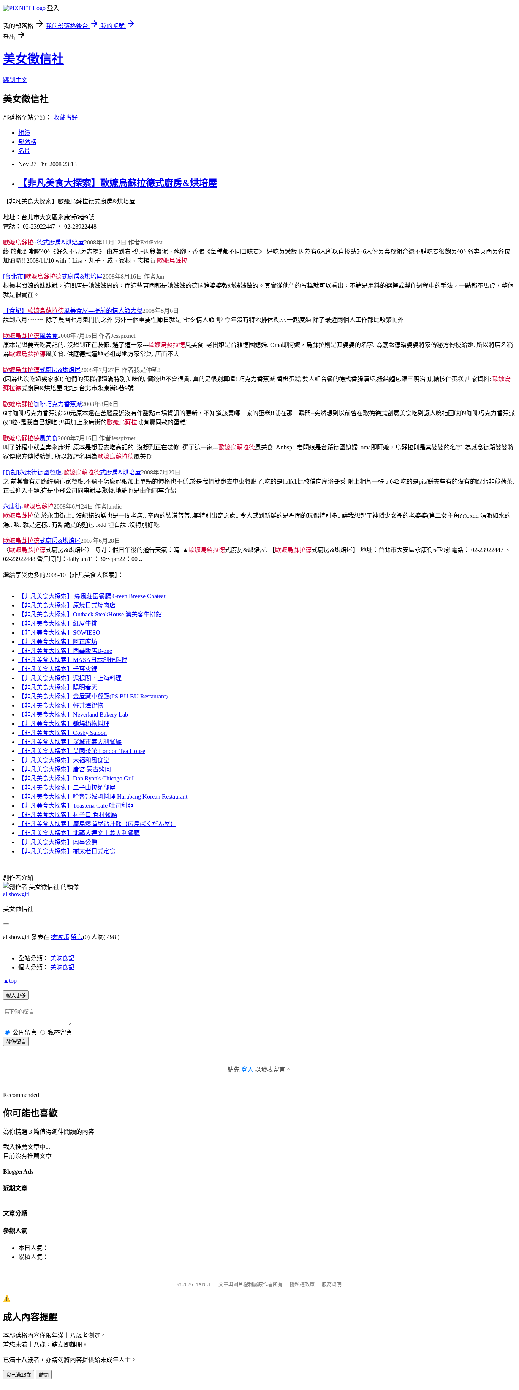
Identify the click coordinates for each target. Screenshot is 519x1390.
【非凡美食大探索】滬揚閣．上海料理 (70, 678)
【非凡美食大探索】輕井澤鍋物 (60, 705)
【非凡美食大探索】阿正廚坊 (57, 641)
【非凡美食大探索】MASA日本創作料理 (72, 660)
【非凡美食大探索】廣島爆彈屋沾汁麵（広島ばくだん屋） (97, 824)
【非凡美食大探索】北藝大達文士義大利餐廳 (79, 833)
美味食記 (62, 958)
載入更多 (16, 995)
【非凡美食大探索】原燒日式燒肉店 (67, 605)
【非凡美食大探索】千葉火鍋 (57, 669)
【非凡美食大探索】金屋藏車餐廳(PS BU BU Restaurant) (93, 696)
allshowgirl (16, 894)
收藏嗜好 (65, 117)
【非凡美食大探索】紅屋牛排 (57, 623)
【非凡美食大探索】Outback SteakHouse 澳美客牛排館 (90, 614)
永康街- (28, 506)
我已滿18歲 (18, 1375)
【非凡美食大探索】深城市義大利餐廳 (70, 742)
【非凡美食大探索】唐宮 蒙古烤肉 (64, 769)
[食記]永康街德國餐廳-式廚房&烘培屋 (72, 472)
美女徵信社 (33, 59)
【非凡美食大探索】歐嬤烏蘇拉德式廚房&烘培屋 (117, 183)
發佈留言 (16, 1042)
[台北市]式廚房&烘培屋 (53, 276)
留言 (77, 937)
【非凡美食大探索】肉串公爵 (57, 842)
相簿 (24, 132)
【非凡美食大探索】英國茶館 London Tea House (81, 751)
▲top (10, 980)
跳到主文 (15, 80)
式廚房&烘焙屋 (42, 370)
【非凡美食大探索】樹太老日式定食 (67, 851)
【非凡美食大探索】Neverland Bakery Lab (73, 714)
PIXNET (202, 1284)
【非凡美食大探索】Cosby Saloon (62, 733)
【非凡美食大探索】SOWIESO (59, 632)
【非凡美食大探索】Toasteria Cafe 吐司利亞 (75, 805)
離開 (44, 1375)
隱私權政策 (302, 1284)
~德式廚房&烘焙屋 (43, 242)
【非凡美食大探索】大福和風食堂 (63, 760)
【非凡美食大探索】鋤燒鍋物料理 (63, 723)
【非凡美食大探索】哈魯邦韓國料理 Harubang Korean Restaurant (102, 796)
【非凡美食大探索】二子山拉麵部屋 (67, 787)
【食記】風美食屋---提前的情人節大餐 (72, 310)
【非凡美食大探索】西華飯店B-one (65, 651)
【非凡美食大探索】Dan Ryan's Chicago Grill (76, 778)
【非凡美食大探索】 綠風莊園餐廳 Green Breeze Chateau (92, 596)
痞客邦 (60, 937)
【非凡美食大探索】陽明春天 (57, 687)
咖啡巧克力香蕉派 (42, 404)
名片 (24, 151)
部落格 (27, 142)
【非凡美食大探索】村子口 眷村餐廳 (67, 815)
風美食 (30, 336)
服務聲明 (332, 1284)
